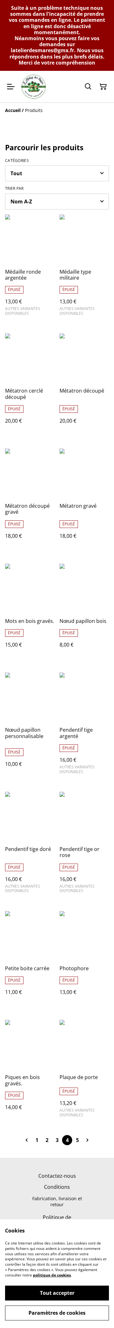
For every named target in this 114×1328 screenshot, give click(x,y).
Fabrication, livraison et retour (57, 1201)
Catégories (17, 160)
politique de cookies (52, 1275)
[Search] (88, 87)
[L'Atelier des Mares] (33, 86)
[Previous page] (27, 1140)
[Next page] (87, 1140)
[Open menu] (10, 87)
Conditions (57, 1186)
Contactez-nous (57, 1175)
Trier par (14, 188)
